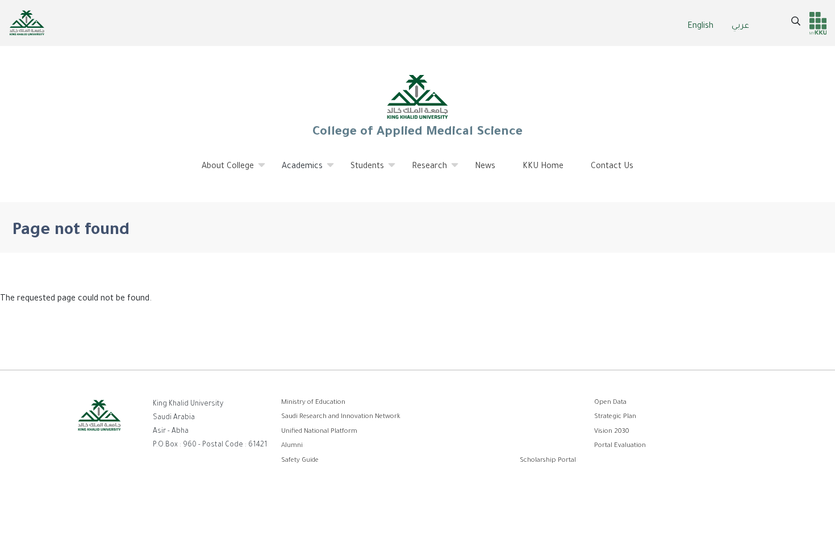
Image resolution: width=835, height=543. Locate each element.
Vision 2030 (611, 432)
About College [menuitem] (221, 171)
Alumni (292, 446)
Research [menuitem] (422, 171)
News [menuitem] (485, 167)
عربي (740, 26)
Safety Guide (300, 461)
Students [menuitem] (360, 171)
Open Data (610, 403)
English (700, 26)
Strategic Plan (615, 417)
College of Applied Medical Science (417, 133)
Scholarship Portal (548, 461)
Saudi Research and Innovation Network (340, 417)
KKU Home (543, 167)
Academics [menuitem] (295, 171)
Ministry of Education (313, 403)
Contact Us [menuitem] (612, 167)
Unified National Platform (319, 432)
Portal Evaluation (620, 446)
